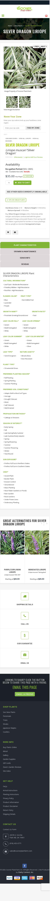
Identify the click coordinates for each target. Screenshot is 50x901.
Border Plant (9, 479)
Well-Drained (9, 408)
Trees (5, 720)
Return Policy (8, 810)
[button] (3, 15)
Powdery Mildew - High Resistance (16, 287)
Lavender (7, 303)
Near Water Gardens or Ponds (15, 491)
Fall (5, 430)
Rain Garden (9, 494)
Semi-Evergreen (10, 356)
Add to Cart (24, 183)
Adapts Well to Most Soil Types (15, 393)
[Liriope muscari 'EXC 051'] (12, 542)
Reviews (25, 264)
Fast (34, 315)
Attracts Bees (26, 356)
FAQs (5, 786)
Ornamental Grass (11, 368)
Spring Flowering (10, 442)
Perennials (7, 716)
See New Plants (9, 712)
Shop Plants (18, 26)
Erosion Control (10, 482)
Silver (29, 346)
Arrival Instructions (10, 790)
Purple (6, 306)
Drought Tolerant (10, 399)
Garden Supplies (9, 759)
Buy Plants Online (10, 747)
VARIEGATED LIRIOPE (37, 570)
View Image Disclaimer (12, 110)
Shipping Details (9, 814)
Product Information (11, 802)
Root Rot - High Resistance (13, 290)
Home (10, 26)
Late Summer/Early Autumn (14, 436)
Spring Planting (9, 381)
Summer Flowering (11, 448)
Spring (6, 439)
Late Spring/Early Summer (13, 433)
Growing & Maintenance (25, 252)
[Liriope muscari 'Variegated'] (37, 542)
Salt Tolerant (9, 405)
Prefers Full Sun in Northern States (17, 463)
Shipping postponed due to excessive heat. (25, 2)
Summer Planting (10, 384)
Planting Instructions (11, 794)
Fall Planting (8, 378)
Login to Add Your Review (33, 157)
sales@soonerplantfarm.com (21, 851)
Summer (7, 445)
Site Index (7, 771)
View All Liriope (25, 138)
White (6, 331)
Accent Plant (8, 476)
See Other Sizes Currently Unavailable (27, 192)
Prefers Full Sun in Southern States (17, 466)
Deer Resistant (26, 359)
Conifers (6, 732)
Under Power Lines (11, 499)
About (5, 751)
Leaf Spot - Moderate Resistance (16, 284)
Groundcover (9, 485)
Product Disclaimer (10, 806)
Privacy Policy (8, 798)
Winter (6, 451)
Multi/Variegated (10, 328)
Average (7, 396)
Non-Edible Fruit (28, 300)
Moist (6, 402)
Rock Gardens (9, 497)
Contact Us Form (9, 829)
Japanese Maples (9, 728)
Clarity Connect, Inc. (26, 872)
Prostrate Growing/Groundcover (16, 315)
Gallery (5, 755)
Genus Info (25, 258)
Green (6, 325)
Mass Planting (9, 488)
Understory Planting (11, 502)
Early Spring (8, 427)
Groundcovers (11, 138)
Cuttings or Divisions (11, 417)
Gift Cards (7, 763)
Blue (6, 300)
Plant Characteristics (25, 245)
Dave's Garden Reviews (12, 767)
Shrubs (5, 724)
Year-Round (8, 454)
